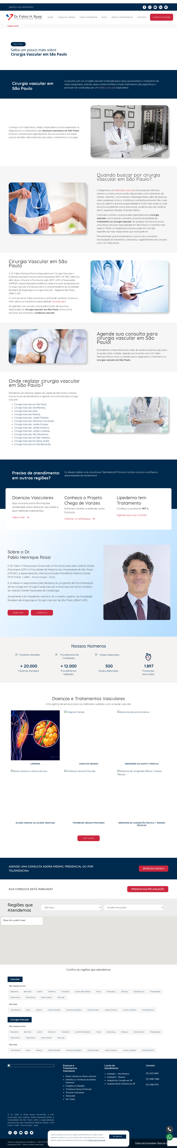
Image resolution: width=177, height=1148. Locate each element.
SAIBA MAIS (18, 612)
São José (61, 997)
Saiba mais (18, 517)
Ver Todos (88, 838)
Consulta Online (161, 17)
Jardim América (111, 1010)
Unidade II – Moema (116, 1077)
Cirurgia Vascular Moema (27, 414)
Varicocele (70, 1096)
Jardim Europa (93, 1010)
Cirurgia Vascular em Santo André (31, 441)
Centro (39, 991)
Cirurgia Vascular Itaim (25, 411)
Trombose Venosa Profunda (79, 1089)
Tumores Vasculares (75, 1092)
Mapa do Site (163, 1143)
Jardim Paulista (54, 1010)
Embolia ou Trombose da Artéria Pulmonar (81, 1081)
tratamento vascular (124, 190)
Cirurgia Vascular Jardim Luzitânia (32, 431)
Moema (39, 1010)
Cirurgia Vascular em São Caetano (32, 437)
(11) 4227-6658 (152, 1073)
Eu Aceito (117, 1136)
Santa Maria (15, 997)
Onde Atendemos (88, 17)
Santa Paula (30, 997)
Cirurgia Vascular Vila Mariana (29, 407)
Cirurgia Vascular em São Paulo (30, 404)
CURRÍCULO (41, 612)
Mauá (98, 991)
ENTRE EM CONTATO (153, 868)
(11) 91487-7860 (152, 1079)
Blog (104, 17)
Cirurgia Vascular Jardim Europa (31, 424)
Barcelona (14, 991)
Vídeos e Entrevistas (122, 17)
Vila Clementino (148, 1010)
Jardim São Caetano (82, 991)
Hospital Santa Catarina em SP (121, 1084)
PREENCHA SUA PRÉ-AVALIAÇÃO (147, 889)
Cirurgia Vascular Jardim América (31, 427)
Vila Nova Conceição (73, 1010)
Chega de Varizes (66, 17)
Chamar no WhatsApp (77, 518)
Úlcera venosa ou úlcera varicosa (81, 1076)
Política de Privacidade (145, 1143)
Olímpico (124, 991)
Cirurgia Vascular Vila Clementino (31, 434)
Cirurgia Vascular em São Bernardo (32, 444)
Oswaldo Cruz (139, 991)
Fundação (65, 991)
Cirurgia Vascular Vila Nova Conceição (34, 421)
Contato (141, 17)
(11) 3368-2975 (152, 1084)
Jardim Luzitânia (129, 1010)
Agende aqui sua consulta (131, 515)
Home (50, 17)
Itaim (28, 1010)
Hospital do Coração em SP (119, 1080)
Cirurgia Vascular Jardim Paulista (31, 417)
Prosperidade (155, 991)
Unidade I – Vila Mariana (118, 1074)
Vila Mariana (15, 1010)
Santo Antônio (46, 997)
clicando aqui (58, 301)
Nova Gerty (111, 991)
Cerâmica (51, 991)
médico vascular (107, 87)
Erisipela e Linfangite (75, 1086)
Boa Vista (27, 991)
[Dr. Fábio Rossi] (23, 17)
